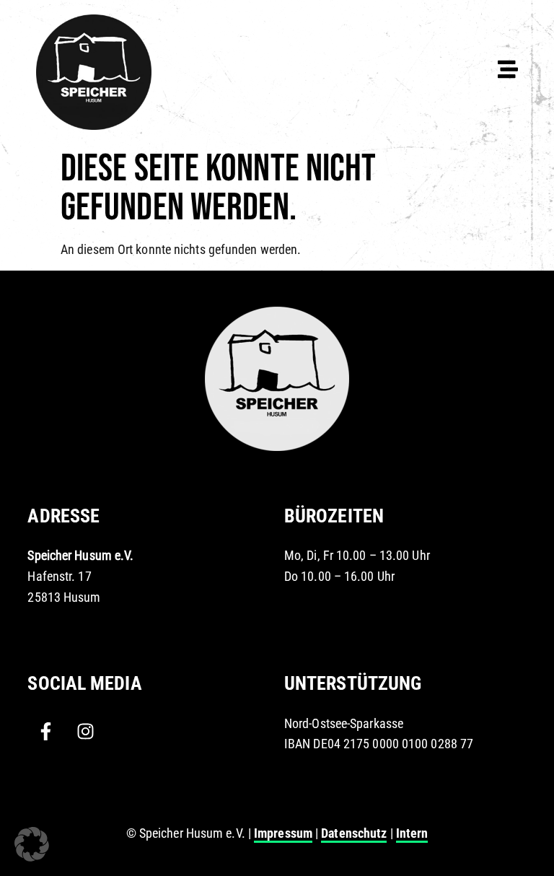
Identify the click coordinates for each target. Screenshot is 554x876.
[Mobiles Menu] (508, 69)
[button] (31, 844)
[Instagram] (86, 732)
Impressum (283, 833)
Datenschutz (354, 833)
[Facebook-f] (45, 732)
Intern (412, 833)
